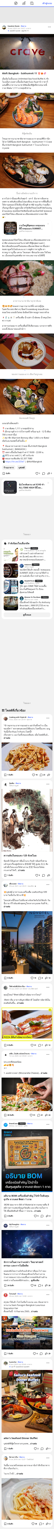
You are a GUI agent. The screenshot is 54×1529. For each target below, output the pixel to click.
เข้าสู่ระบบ (47, 3)
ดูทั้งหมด (27, 614)
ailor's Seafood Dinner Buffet (21, 1438)
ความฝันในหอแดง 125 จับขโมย (20, 855)
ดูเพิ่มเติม (35, 1280)
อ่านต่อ (7, 737)
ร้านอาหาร (9, 467)
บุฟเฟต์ (21, 467)
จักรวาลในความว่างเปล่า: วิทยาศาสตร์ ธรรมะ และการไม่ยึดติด (23, 1263)
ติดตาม (23, 26)
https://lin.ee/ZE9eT (15, 461)
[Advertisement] (27, 14)
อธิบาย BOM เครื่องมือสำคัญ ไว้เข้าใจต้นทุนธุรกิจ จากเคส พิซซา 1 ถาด (26, 1197)
